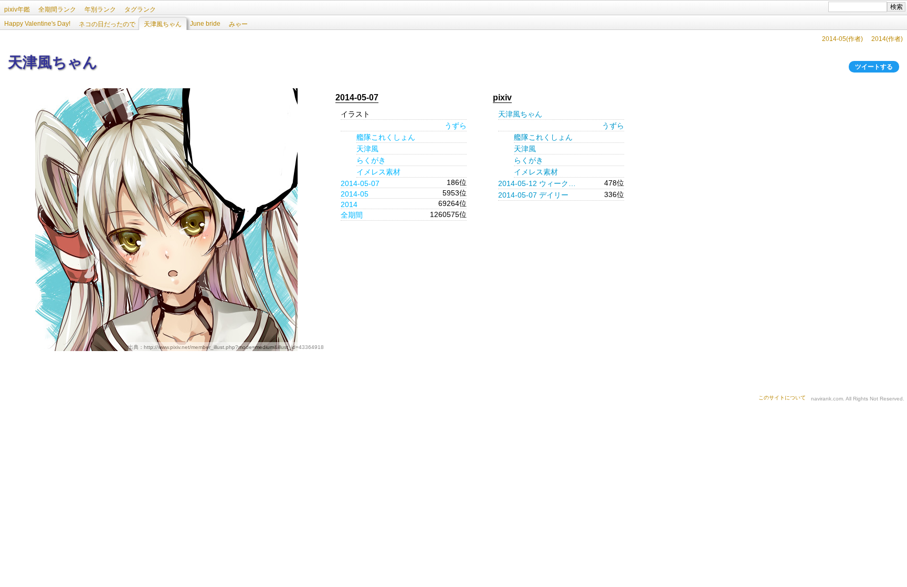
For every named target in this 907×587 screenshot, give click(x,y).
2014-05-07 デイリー (533, 195)
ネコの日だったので (107, 24)
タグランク (140, 9)
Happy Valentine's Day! (37, 23)
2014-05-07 (360, 183)
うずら (456, 125)
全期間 (352, 215)
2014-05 (354, 194)
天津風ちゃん (520, 114)
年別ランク (100, 9)
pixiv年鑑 (17, 9)
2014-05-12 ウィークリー (540, 183)
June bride (205, 23)
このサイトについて (782, 397)
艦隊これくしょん (385, 137)
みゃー (238, 24)
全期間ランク (57, 9)
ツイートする (874, 66)
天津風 (367, 149)
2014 (349, 204)
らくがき (371, 160)
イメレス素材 (378, 172)
